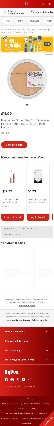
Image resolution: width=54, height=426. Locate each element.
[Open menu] (4, 4)
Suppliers (24, 419)
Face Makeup (43, 29)
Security (46, 404)
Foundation (29, 32)
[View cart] (49, 4)
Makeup (31, 29)
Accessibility (27, 424)
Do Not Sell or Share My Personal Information (21, 404)
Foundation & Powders (11, 32)
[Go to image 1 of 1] (27, 104)
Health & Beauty (8, 29)
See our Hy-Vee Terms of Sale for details (27, 320)
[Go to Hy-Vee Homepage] (27, 4)
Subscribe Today (27, 305)
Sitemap (21, 399)
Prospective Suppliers (9, 419)
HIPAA (32, 409)
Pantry (20, 21)
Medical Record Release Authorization (20, 414)
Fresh (7, 21)
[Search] (43, 4)
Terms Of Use (22, 409)
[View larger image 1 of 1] (27, 79)
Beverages (34, 21)
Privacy (30, 399)
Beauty (21, 29)
